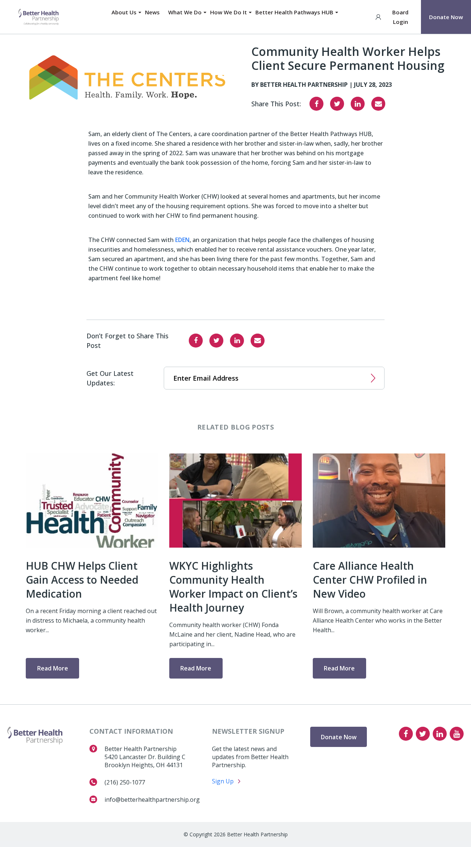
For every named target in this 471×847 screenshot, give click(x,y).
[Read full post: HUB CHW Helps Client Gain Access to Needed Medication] (92, 500)
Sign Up (223, 781)
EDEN (182, 240)
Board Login (400, 16)
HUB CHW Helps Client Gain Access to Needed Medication (82, 580)
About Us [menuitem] (124, 12)
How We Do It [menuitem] (228, 12)
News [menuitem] (152, 12)
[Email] (378, 104)
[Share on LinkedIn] (358, 104)
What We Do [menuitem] (185, 12)
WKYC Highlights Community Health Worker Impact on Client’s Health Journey (233, 587)
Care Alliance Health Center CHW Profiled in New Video (370, 580)
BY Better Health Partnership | (302, 85)
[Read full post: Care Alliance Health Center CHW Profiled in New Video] (379, 500)
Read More (52, 668)
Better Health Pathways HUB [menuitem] (294, 12)
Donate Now (446, 17)
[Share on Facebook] (316, 104)
